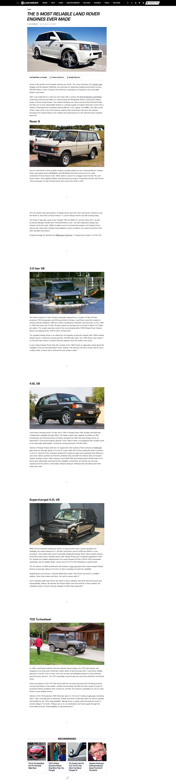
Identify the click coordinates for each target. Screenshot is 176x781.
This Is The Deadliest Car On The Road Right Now (36, 765)
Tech (53, 3)
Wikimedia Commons (98, 165)
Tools (106, 3)
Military (86, 3)
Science (97, 3)
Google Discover (74, 77)
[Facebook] (127, 2)
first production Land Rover (91, 97)
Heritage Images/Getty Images (95, 312)
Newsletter (154, 3)
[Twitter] (131, 2)
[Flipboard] (139, 2)
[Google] (135, 2)
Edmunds (98, 448)
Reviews (116, 3)
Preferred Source (58, 77)
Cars (61, 3)
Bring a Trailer (99, 427)
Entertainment (73, 3)
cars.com (86, 345)
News (45, 3)
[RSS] (143, 2)
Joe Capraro (33, 24)
